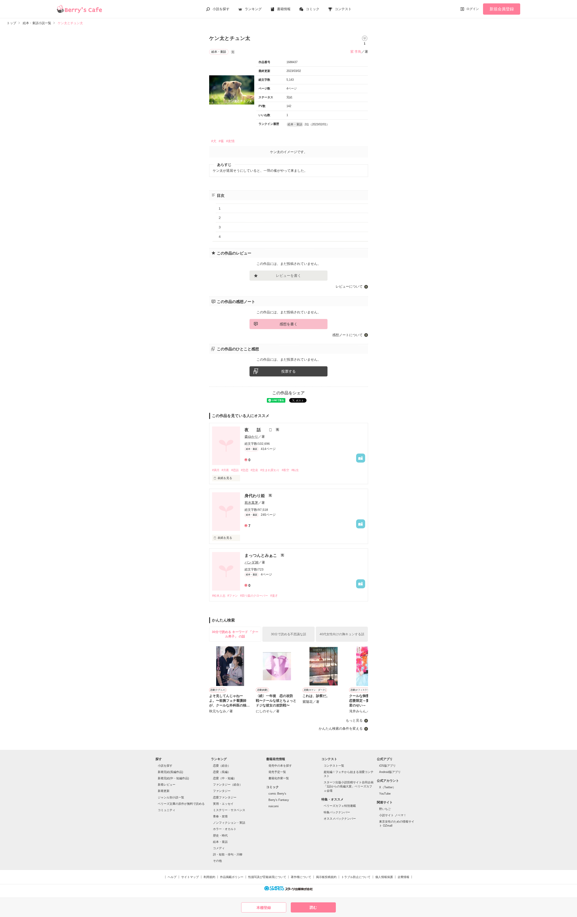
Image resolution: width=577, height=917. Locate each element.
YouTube (385, 793)
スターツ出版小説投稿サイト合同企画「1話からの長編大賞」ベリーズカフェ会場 (348, 786)
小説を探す (221, 9)
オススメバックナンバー (340, 818)
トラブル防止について (356, 877)
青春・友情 (220, 816)
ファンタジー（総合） (227, 784)
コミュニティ (166, 810)
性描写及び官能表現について (267, 877)
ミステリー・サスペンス (229, 810)
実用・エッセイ (223, 803)
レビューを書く (288, 275)
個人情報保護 (384, 877)
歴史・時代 (220, 835)
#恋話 (235, 470)
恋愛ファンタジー (224, 797)
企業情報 (403, 877)
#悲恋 (244, 470)
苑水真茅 (251, 502)
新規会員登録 (502, 9)
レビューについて (349, 286)
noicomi (273, 806)
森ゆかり (251, 436)
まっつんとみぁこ (261, 555)
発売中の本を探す (280, 765)
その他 (217, 860)
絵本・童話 (220, 842)
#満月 (216, 470)
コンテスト (343, 9)
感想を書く (288, 324)
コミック (312, 9)
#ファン (232, 595)
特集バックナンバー (337, 812)
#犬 (213, 141)
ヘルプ (172, 877)
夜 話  (259, 430)
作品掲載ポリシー (231, 877)
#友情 (230, 141)
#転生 (295, 470)
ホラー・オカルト (224, 829)
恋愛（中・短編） (224, 778)
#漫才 (274, 595)
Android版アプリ (390, 772)
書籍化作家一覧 (278, 778)
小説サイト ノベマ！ (392, 815)
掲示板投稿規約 (326, 877)
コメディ (219, 848)
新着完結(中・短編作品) (173, 778)
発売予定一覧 (277, 772)
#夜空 (285, 470)
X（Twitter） (387, 787)
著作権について (301, 877)
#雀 (221, 141)
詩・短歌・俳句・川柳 (227, 854)
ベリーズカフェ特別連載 (340, 805)
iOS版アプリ (387, 765)
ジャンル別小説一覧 (171, 797)
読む (313, 907)
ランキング (253, 9)
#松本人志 (218, 595)
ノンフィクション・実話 (229, 822)
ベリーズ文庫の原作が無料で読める (181, 803)
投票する (288, 371)
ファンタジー (222, 791)
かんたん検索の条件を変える (341, 728)
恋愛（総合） (222, 765)
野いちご (385, 809)
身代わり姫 (255, 495)
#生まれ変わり (269, 470)
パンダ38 (251, 562)
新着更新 (163, 791)
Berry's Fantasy (278, 800)
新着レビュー (166, 784)
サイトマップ (190, 877)
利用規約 (209, 877)
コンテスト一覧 (334, 765)
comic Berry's (277, 793)
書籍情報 (284, 9)
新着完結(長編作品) (170, 772)
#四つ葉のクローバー (254, 595)
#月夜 (225, 470)
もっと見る (354, 720)
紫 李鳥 (355, 51)
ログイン (472, 9)
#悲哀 (254, 470)
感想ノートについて (347, 335)
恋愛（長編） (222, 772)
